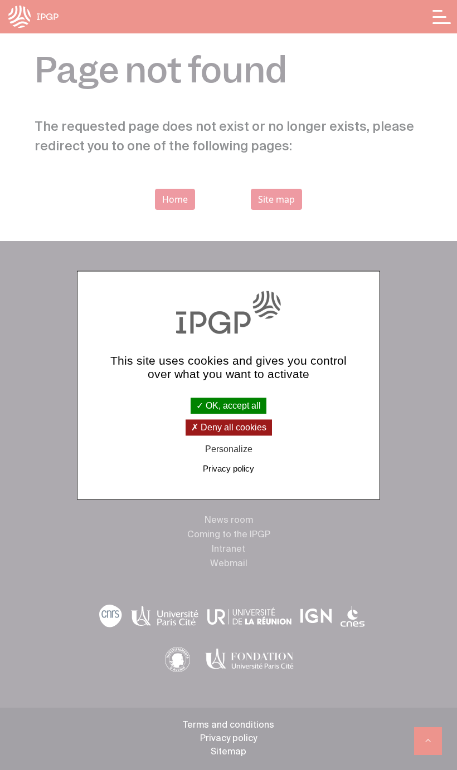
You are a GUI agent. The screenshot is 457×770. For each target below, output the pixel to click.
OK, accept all (232, 405)
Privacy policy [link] (228, 468)
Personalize (228, 449)
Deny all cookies (232, 428)
